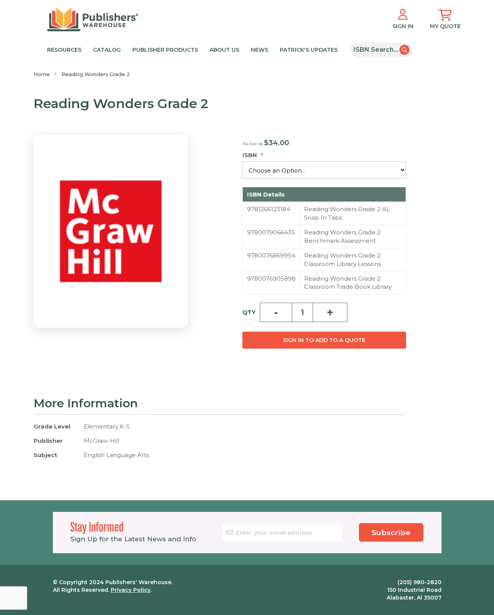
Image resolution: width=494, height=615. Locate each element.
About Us (224, 49)
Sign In (402, 26)
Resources (64, 49)
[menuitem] (194, 49)
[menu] (196, 49)
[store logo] (92, 19)
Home (42, 74)
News (259, 49)
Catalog (107, 49)
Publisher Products (165, 49)
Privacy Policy (131, 589)
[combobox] (381, 49)
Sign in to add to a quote (324, 340)
